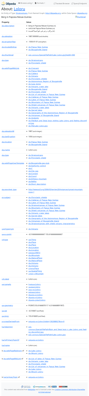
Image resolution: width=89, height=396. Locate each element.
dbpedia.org (82, 13)
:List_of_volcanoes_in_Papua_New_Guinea (46, 94)
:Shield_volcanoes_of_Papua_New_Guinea (46, 105)
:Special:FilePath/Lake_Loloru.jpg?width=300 (51, 55)
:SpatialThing (35, 271)
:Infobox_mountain (37, 179)
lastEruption (8, 136)
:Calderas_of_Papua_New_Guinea (43, 97)
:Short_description (37, 184)
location (7, 142)
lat (4, 311)
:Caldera (33, 73)
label (5, 279)
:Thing (32, 239)
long (5, 316)
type (5, 60)
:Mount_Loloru (35, 353)
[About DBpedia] (8, 3)
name (6, 150)
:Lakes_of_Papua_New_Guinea (42, 100)
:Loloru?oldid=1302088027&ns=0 (46, 321)
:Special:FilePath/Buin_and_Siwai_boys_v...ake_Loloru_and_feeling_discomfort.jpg (57, 329)
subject (6, 197)
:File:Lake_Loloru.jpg (38, 126)
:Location (33, 247)
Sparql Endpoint (80, 3)
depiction (7, 327)
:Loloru (34, 284)
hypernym (8, 229)
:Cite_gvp (33, 171)
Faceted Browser (62, 3)
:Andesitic (33, 118)
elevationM (8, 131)
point (6, 234)
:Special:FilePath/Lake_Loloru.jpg (47, 334)
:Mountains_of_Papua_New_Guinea (44, 102)
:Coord (32, 176)
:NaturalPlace (35, 258)
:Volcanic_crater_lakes (38, 107)
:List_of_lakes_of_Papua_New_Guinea (44, 358)
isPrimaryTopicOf (10, 340)
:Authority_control (37, 166)
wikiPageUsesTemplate (13, 163)
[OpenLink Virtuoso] (25, 386)
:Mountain (34, 255)
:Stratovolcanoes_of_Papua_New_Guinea (46, 205)
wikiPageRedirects (12, 351)
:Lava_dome (34, 84)
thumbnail (7, 55)
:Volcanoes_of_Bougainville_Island (43, 115)
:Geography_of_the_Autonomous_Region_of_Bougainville (53, 113)
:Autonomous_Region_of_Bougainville (45, 81)
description (8, 26)
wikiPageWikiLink (10, 68)
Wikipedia (31, 389)
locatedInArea (9, 47)
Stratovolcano (21, 13)
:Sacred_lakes (35, 110)
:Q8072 (34, 253)
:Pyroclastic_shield (37, 63)
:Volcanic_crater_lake (38, 86)
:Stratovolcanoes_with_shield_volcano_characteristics (51, 223)
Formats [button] (40, 3)
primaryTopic (10, 377)
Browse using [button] (26, 3)
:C (30, 168)
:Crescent (33, 68)
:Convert (33, 173)
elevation (7, 36)
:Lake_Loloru (34, 351)
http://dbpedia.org (53, 13)
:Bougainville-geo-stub (38, 163)
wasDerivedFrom (10, 321)
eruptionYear (9, 41)
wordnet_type (9, 189)
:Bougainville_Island (37, 49)
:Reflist (32, 181)
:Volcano (33, 76)
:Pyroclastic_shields (37, 79)
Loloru (19, 8)
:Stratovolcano (35, 60)
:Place (32, 242)
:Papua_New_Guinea (38, 47)
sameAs (6, 284)
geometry (7, 305)
